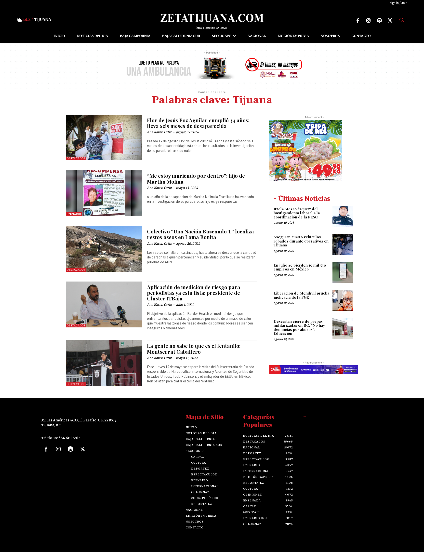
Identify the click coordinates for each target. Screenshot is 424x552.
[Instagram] (368, 20)
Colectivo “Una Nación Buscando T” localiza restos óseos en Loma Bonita (200, 234)
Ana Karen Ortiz (159, 132)
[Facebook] (358, 20)
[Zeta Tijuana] (211, 18)
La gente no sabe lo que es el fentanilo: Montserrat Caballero (193, 348)
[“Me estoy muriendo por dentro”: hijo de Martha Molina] (104, 193)
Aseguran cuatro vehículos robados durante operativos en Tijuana (301, 240)
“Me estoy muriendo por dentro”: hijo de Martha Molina (196, 178)
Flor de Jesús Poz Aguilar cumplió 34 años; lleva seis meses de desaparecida (198, 123)
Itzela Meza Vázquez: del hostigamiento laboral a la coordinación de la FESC (297, 212)
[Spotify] (379, 20)
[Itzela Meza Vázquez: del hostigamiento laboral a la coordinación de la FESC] (342, 216)
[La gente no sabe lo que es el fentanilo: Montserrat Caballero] (104, 363)
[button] (401, 20)
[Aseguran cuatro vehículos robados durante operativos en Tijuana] (342, 244)
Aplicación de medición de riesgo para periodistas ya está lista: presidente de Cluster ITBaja (193, 292)
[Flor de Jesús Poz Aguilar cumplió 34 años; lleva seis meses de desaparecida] (104, 138)
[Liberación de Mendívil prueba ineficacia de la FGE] (342, 300)
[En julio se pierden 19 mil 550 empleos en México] (342, 272)
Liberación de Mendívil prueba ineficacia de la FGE (301, 295)
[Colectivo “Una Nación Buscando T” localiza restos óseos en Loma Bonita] (104, 249)
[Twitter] (390, 20)
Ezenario (74, 214)
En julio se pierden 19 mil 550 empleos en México (300, 267)
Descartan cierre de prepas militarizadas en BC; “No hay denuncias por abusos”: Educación (299, 327)
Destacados (76, 158)
